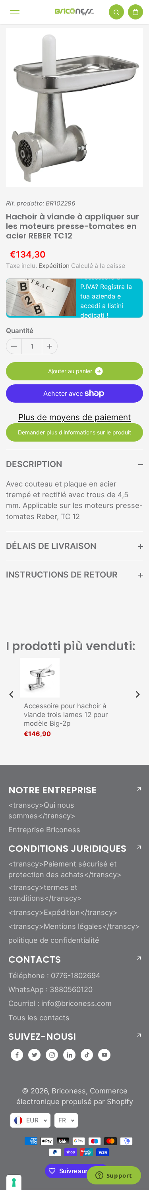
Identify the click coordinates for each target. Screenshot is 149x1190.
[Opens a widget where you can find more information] (113, 1176)
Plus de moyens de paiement (74, 417)
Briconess (69, 1090)
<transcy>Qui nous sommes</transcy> (41, 810)
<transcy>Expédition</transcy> (63, 912)
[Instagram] (52, 1055)
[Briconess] (75, 11)
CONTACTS (34, 959)
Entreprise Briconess (44, 829)
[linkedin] (69, 1055)
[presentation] (11, 695)
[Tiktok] (87, 1055)
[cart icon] (135, 11)
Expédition (54, 265)
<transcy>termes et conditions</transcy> (45, 892)
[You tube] (104, 1055)
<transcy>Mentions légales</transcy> (74, 926)
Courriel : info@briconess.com (60, 1003)
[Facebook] (17, 1055)
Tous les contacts (39, 1017)
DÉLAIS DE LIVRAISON (51, 546)
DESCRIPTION (34, 464)
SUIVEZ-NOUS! (42, 1036)
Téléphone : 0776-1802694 (54, 975)
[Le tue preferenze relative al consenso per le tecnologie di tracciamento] (13, 1182)
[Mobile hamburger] (14, 12)
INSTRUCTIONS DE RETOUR (62, 574)
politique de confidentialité (53, 940)
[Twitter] (34, 1055)
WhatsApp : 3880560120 (50, 989)
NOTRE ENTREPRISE (52, 790)
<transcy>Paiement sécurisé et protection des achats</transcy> (65, 869)
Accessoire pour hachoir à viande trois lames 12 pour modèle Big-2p (66, 714)
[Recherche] (116, 11)
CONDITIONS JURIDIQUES (67, 848)
